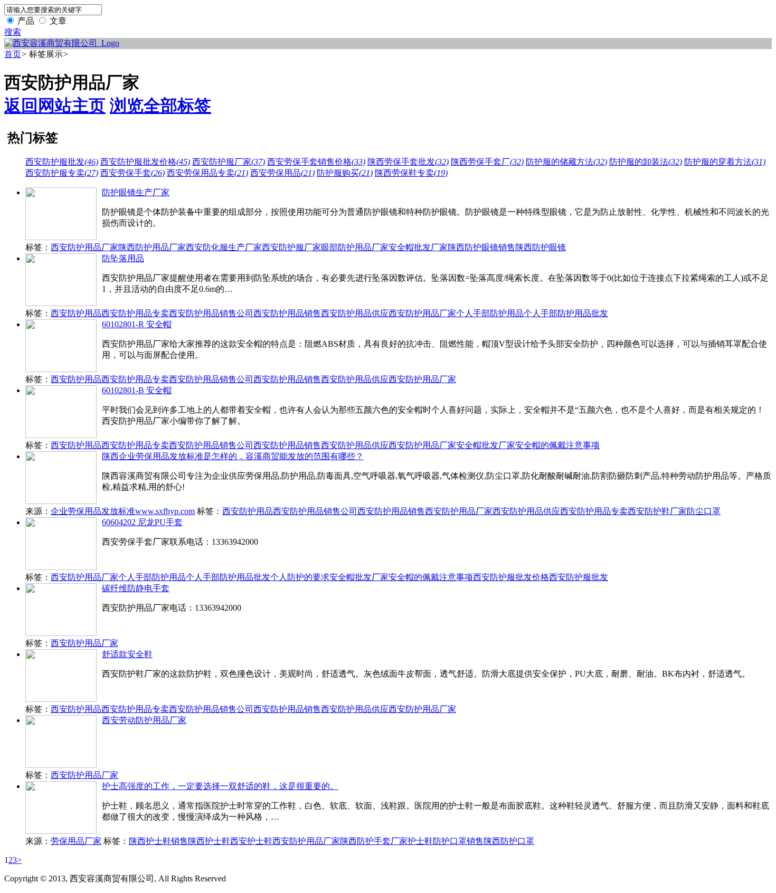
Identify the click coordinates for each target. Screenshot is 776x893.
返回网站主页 (55, 105)
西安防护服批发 (61, 161)
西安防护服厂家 (228, 161)
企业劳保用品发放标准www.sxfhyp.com (123, 511)
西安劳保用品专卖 (207, 172)
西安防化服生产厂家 (224, 247)
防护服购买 (345, 172)
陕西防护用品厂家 (152, 247)
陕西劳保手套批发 (408, 161)
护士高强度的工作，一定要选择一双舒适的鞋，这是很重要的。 (220, 786)
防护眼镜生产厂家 (135, 192)
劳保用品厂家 (76, 841)
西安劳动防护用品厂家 (144, 720)
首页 (12, 54)
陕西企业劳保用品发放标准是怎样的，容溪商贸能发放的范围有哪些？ (233, 456)
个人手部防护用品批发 (566, 313)
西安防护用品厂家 (84, 247)
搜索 (12, 31)
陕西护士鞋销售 (158, 841)
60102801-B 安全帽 (137, 390)
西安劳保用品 (282, 172)
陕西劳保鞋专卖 (411, 172)
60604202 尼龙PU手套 (142, 522)
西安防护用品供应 (355, 313)
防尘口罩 (704, 511)
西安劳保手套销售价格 (316, 161)
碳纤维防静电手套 (135, 588)
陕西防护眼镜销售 (481, 247)
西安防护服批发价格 (145, 161)
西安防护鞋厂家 (657, 511)
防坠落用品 (123, 258)
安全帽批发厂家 (418, 247)
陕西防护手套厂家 (374, 841)
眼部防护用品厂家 (355, 247)
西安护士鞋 (251, 841)
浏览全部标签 (160, 105)
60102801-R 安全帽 (137, 324)
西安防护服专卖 (61, 172)
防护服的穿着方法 (724, 161)
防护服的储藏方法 (566, 161)
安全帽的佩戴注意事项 (557, 445)
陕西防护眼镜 (540, 247)
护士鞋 (420, 841)
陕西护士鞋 (209, 841)
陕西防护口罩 (509, 841)
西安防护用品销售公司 (211, 313)
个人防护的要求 (299, 577)
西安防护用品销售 (287, 313)
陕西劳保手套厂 (487, 161)
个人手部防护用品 (490, 313)
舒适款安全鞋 (127, 654)
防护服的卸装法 (645, 161)
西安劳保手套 (132, 172)
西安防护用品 (76, 313)
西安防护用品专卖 (135, 313)
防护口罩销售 (458, 841)
